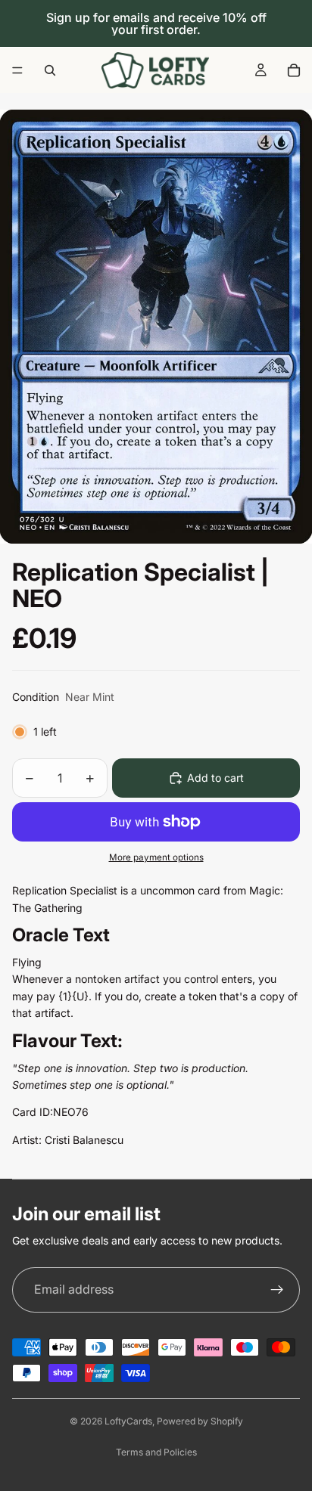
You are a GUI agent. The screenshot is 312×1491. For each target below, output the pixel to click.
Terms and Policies (156, 1452)
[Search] (50, 70)
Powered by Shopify (200, 1421)
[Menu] (17, 70)
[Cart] (293, 70)
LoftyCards (128, 1421)
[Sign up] (277, 1290)
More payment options (156, 857)
